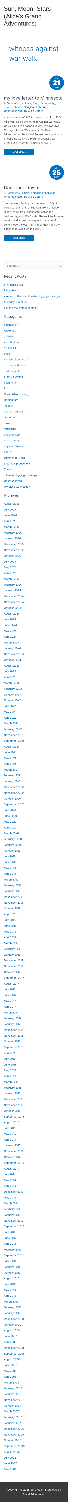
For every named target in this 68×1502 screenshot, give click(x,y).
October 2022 (12, 700)
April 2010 (10, 1295)
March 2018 (11, 943)
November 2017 (13, 966)
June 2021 (10, 752)
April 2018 (10, 937)
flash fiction (11, 382)
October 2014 (12, 1156)
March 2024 (11, 642)
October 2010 (12, 1272)
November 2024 (14, 601)
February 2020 (13, 838)
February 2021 (12, 775)
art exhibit (10, 347)
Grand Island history (16, 394)
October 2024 (12, 607)
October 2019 (12, 850)
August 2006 (12, 1451)
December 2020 (14, 786)
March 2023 (11, 682)
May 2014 (10, 1180)
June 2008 (10, 1365)
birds (7, 353)
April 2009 (10, 1341)
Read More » (19, 152)
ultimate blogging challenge (29, 107)
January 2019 (12, 891)
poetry (8, 451)
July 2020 (10, 810)
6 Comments (12, 103)
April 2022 (10, 717)
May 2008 (10, 1370)
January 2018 (12, 954)
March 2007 (11, 1411)
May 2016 (10, 1070)
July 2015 (9, 1128)
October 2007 (12, 1405)
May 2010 (10, 1289)
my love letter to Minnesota (33, 98)
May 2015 (10, 1133)
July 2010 (10, 1284)
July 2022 (10, 706)
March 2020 (11, 833)
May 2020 (10, 821)
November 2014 (13, 1151)
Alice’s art (10, 330)
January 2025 (12, 590)
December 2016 (13, 1029)
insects (8, 405)
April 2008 (10, 1376)
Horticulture (11, 399)
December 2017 (13, 960)
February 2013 (13, 1209)
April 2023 (10, 677)
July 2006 (10, 1457)
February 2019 (13, 885)
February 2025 (13, 584)
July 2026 (10, 509)
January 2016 (12, 1093)
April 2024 (10, 636)
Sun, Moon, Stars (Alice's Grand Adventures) (27, 16)
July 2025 (10, 561)
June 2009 (10, 1336)
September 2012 (14, 1226)
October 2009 (12, 1324)
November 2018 (13, 902)
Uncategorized (13, 110)
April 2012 (10, 1243)
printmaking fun (13, 284)
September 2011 (14, 1255)
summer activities (15, 457)
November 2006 (14, 1434)
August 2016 (11, 1052)
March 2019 (11, 879)
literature (9, 417)
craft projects (12, 371)
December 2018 (13, 896)
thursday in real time (16, 302)
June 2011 (10, 1261)
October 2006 (12, 1440)
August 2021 (11, 746)
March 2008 (11, 1382)
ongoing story (12, 434)
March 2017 (11, 1012)
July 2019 (10, 856)
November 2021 (13, 734)
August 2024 (12, 613)
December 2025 (14, 544)
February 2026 (13, 532)
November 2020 (14, 792)
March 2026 (11, 526)
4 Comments (12, 192)
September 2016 (14, 1047)
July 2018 (9, 919)
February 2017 (12, 1018)
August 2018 (11, 914)
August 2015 (11, 1122)
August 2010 (11, 1278)
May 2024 (10, 630)
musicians (10, 428)
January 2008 (12, 1394)
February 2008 (13, 1388)
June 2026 (10, 515)
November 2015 (13, 1104)
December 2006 (14, 1428)
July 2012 (9, 1232)
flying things (11, 290)
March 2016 (11, 1081)
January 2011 (12, 1266)
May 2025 (10, 567)
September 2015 (14, 1116)
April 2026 (10, 521)
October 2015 (12, 1110)
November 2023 (14, 653)
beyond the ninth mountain (20, 307)
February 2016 (13, 1087)
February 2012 (12, 1249)
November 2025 (14, 549)
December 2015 (13, 1099)
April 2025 (10, 573)
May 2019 (10, 867)
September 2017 (14, 977)
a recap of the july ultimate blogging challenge (32, 296)
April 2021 (10, 763)
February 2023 (13, 688)
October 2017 (12, 971)
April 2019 (10, 873)
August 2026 (12, 503)
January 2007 (12, 1422)
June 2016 (10, 1064)
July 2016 (10, 1058)
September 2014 (14, 1162)
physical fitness (13, 446)
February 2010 (13, 1307)
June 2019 (10, 862)
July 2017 (9, 989)
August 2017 (11, 983)
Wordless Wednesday (17, 486)
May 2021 (10, 758)
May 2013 (10, 1197)
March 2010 (11, 1301)
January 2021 (12, 781)
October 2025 (12, 555)
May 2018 (10, 931)
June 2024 (10, 625)
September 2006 (14, 1446)
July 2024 (10, 619)
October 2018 (12, 908)
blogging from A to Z (16, 359)
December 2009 (14, 1318)
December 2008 (14, 1347)
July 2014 (10, 1174)
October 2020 (12, 798)
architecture (11, 342)
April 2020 (10, 827)
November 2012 (13, 1220)
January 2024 (12, 648)
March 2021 (11, 769)
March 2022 (11, 723)
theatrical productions (17, 463)
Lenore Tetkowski (14, 411)
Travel (8, 107)
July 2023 (10, 671)
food (35, 103)
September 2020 (14, 804)
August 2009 (12, 1330)
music (7, 423)
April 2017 (10, 1006)
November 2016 (13, 1035)
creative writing (13, 376)
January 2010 (12, 1313)
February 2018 (12, 948)
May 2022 (10, 711)
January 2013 (12, 1214)
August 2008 (12, 1359)
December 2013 (13, 1191)
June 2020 (10, 815)
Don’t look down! (21, 187)
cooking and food (14, 365)
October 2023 (12, 659)
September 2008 (14, 1353)
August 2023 (12, 665)
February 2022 (13, 729)
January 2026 (12, 538)
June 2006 (10, 1463)
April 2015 (10, 1139)
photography (47, 103)
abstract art (11, 324)
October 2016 (12, 1041)
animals (26, 103)
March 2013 (11, 1203)
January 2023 (12, 694)
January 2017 (12, 1023)
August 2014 (11, 1168)
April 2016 (10, 1076)
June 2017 (10, 995)
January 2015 (12, 1145)
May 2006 (10, 1469)
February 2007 (13, 1417)
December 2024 (14, 596)
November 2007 (14, 1399)
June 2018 (10, 925)
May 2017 (10, 1000)
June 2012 (10, 1237)
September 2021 (14, 740)
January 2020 (12, 844)
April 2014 (10, 1185)
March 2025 (11, 578)
